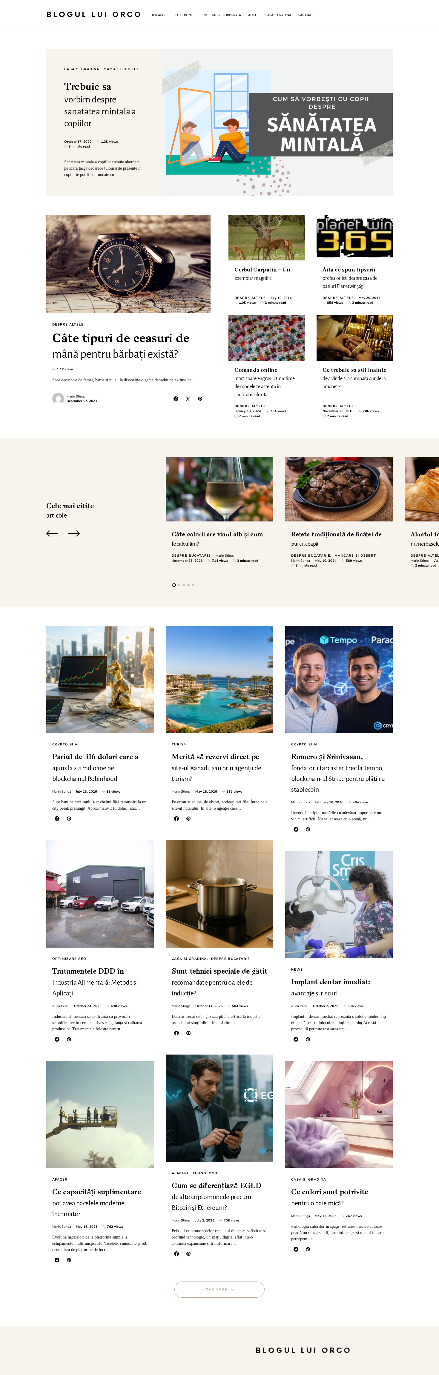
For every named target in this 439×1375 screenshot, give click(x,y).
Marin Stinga (76, 396)
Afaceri (60, 1179)
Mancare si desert (355, 555)
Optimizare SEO (69, 959)
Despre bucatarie (191, 555)
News (297, 969)
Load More (215, 1289)
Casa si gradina (81, 69)
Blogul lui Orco (94, 14)
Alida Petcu (60, 1006)
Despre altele (68, 324)
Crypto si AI (65, 744)
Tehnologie (206, 1173)
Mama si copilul (121, 69)
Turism (179, 744)
